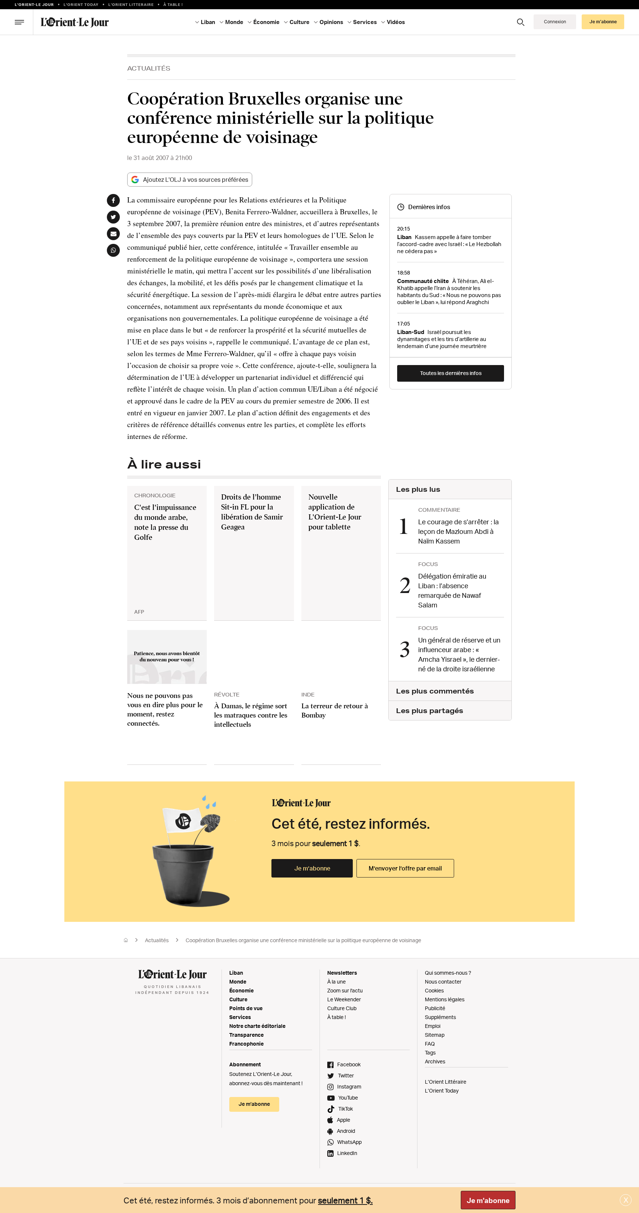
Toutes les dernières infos (450, 373)
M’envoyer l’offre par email (405, 868)
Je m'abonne (488, 1200)
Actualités (148, 68)
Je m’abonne (312, 868)
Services (240, 1017)
